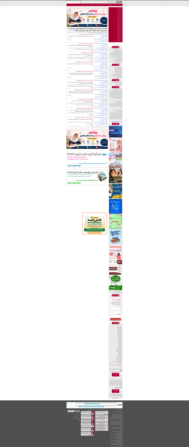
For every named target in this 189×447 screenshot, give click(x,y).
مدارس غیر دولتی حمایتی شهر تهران (117, 74)
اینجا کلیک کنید (116, 387)
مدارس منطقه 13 (119, 29)
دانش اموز (91, 43)
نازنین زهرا (116, 101)
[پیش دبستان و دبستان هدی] (87, 17)
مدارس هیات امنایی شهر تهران (118, 72)
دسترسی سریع (115, 4)
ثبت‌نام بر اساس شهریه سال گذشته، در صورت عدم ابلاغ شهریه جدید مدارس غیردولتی (117, 429)
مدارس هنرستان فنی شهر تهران (118, 59)
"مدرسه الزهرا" (83, 34)
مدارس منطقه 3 (119, 13)
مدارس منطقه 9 (119, 22)
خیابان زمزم (102, 37)
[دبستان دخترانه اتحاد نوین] (115, 252)
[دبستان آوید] (115, 236)
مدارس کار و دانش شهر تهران (118, 60)
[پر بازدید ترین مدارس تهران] (87, 159)
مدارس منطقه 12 (119, 27)
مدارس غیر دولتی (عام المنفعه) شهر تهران (117, 75)
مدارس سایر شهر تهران (119, 62)
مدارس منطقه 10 (119, 24)
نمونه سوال (110, 4)
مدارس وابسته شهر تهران (119, 76)
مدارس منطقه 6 (119, 18)
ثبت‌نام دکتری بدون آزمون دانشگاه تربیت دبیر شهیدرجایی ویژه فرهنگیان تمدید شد (116, 422)
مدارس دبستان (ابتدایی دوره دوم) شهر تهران (116, 54)
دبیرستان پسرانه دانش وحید (94, 232)
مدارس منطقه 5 (119, 16)
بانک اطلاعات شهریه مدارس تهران (117, 82)
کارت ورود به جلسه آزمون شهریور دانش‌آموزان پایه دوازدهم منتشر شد (117, 415)
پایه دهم (81, 406)
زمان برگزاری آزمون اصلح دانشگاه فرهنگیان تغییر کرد (117, 432)
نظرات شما (96, 4)
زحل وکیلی (91, 99)
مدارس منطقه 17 (119, 35)
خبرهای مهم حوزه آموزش (119, 409)
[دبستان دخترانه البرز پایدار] (115, 145)
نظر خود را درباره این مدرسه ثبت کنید (99, 41)
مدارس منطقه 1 (119, 9)
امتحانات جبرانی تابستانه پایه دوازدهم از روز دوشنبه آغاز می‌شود (116, 435)
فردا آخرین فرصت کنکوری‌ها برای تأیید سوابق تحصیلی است (117, 441)
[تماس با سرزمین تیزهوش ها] (69, 411)
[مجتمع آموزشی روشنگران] (115, 191)
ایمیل (120, 306)
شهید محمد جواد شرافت (114, 90)
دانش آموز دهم (90, 80)
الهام (92, 53)
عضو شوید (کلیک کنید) (112, 371)
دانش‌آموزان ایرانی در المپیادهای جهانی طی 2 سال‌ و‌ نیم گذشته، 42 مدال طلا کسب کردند (117, 444)
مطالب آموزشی (101, 4)
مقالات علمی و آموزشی (90, 409)
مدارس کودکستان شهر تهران (118, 49)
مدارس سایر (120, 8)
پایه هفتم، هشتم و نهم (88, 406)
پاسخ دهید (69, 38)
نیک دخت (116, 102)
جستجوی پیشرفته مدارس (118, 85)
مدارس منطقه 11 (119, 26)
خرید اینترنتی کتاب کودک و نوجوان (117, 292)
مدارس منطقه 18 (119, 37)
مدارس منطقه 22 (119, 40)
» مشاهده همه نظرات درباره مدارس (117, 121)
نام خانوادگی (119, 314)
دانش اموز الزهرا (90, 108)
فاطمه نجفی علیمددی (89, 90)
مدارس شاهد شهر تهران (119, 73)
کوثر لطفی (91, 34)
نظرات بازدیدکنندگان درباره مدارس (92, 32)
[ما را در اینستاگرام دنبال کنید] (77, 411)
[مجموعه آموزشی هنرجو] (115, 267)
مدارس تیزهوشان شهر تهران (118, 67)
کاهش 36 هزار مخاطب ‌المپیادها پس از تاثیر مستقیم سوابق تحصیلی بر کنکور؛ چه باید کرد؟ (116, 419)
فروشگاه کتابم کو (86, 4)
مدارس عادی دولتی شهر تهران (118, 68)
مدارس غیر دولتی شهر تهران (118, 69)
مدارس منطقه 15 (119, 32)
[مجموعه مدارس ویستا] (115, 282)
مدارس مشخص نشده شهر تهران (118, 78)
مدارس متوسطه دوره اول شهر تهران (117, 55)
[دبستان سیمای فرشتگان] (115, 160)
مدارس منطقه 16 (119, 34)
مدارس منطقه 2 (119, 11)
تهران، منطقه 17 (101, 36)
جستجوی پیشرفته (92, 4)
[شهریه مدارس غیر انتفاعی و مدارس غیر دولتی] (87, 177)
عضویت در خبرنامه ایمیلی (115, 319)
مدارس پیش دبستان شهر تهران (118, 50)
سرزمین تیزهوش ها (111, 2)
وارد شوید (116, 388)
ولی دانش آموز (116, 110)
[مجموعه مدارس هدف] (115, 175)
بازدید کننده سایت (89, 62)
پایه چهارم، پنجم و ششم (99, 406)
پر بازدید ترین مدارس (119, 83)
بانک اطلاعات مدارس (100, 32)
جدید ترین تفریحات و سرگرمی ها (103, 409)
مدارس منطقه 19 (119, 39)
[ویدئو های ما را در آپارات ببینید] (75, 411)
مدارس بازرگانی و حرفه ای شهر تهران (117, 61)
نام (120, 310)
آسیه (117, 111)
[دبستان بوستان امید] (115, 221)
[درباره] (72, 411)
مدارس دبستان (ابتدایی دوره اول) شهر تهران (116, 53)
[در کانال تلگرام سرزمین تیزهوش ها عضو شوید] (78, 411)
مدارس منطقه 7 (119, 19)
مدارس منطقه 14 (119, 31)
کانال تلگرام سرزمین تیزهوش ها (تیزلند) (92, 403)
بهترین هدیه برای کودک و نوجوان (117, 291)
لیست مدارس (106, 4)
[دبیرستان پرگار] (115, 206)
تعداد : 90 (88, 127)
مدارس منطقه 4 (119, 14)
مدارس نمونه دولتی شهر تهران (118, 70)
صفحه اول (119, 4)
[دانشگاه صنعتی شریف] (115, 131)
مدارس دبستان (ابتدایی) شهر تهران (117, 52)
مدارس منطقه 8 (119, 21)
